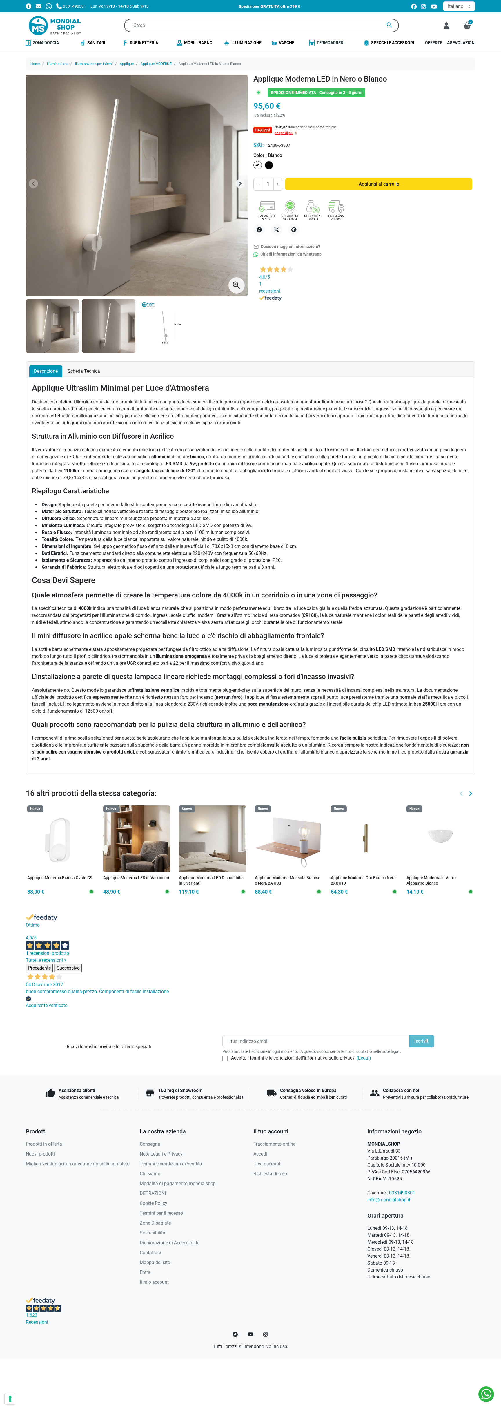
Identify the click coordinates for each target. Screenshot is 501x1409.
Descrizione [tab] (46, 371)
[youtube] (434, 6)
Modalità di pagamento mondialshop (178, 1183)
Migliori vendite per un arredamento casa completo (78, 1164)
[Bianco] (124, 882)
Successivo (68, 968)
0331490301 (402, 1193)
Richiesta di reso (270, 1173)
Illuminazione (57, 64)
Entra (145, 1272)
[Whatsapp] (49, 6)
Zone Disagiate (155, 1223)
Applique (127, 64)
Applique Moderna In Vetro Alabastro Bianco (431, 880)
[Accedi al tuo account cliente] (446, 25)
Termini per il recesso (161, 1213)
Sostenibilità (152, 1233)
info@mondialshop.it (388, 1199)
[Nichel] (147, 882)
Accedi (260, 1154)
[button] (467, 25)
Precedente (39, 968)
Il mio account (154, 1282)
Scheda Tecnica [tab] (84, 371)
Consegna (150, 1144)
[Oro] (140, 882)
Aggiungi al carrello (379, 184)
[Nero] (132, 882)
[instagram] (423, 6)
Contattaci (150, 1252)
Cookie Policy (153, 1203)
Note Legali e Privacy (161, 1154)
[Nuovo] (61, 838)
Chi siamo (150, 1173)
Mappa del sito (155, 1262)
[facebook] (414, 6)
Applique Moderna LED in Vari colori (136, 877)
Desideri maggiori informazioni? (286, 246)
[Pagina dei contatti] (28, 6)
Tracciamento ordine (274, 1144)
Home (35, 64)
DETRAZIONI (153, 1193)
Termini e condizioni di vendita (171, 1164)
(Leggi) (364, 1058)
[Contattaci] (38, 6)
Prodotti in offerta (44, 1144)
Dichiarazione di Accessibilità (170, 1242)
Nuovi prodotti (40, 1154)
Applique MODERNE (156, 64)
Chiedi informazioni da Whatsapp (290, 254)
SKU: (258, 145)
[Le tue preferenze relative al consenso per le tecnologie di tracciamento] (10, 1398)
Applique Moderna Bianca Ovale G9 (59, 877)
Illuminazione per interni (94, 64)
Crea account (266, 1164)
